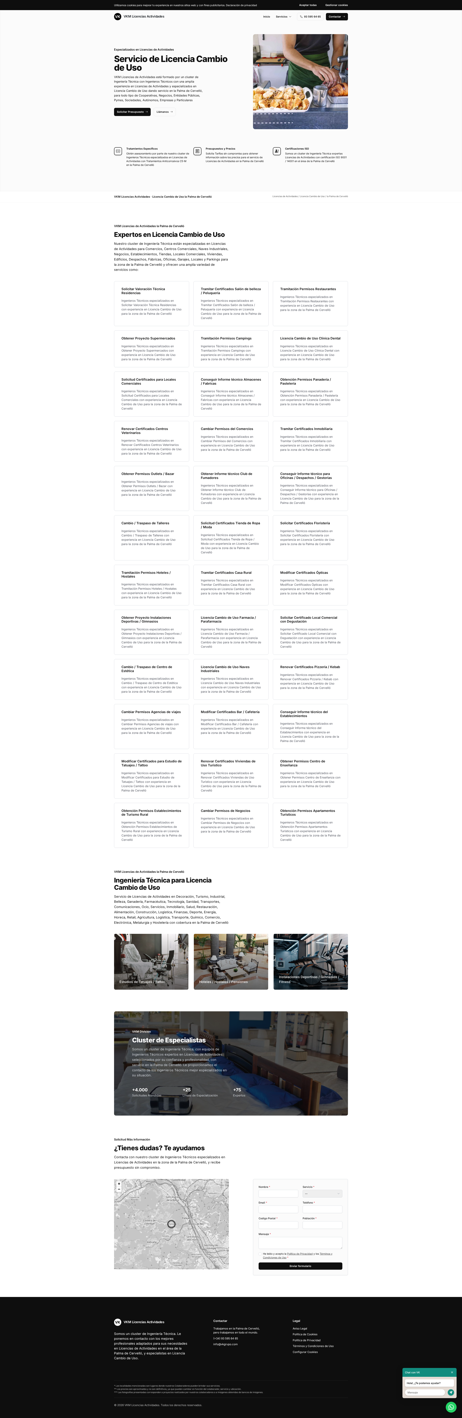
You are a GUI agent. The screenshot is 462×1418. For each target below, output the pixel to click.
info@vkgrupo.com (225, 1344)
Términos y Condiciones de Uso (313, 1346)
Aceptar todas (308, 5)
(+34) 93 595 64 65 (225, 1338)
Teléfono (309, 1202)
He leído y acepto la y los (297, 1255)
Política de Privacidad (300, 1253)
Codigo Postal (268, 1218)
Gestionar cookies (336, 5)
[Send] (451, 1392)
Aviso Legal (300, 1328)
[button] (171, 1224)
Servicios (281, 16)
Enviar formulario (300, 1266)
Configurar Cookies (305, 1352)
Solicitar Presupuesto (130, 111)
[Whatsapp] (451, 1407)
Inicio (266, 16)
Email (263, 1202)
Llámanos (163, 111)
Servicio (308, 1186)
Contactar (335, 16)
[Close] (452, 1372)
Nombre (264, 1186)
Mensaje (265, 1234)
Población (310, 1218)
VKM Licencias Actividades (143, 16)
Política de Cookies (305, 1334)
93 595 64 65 (312, 16)
